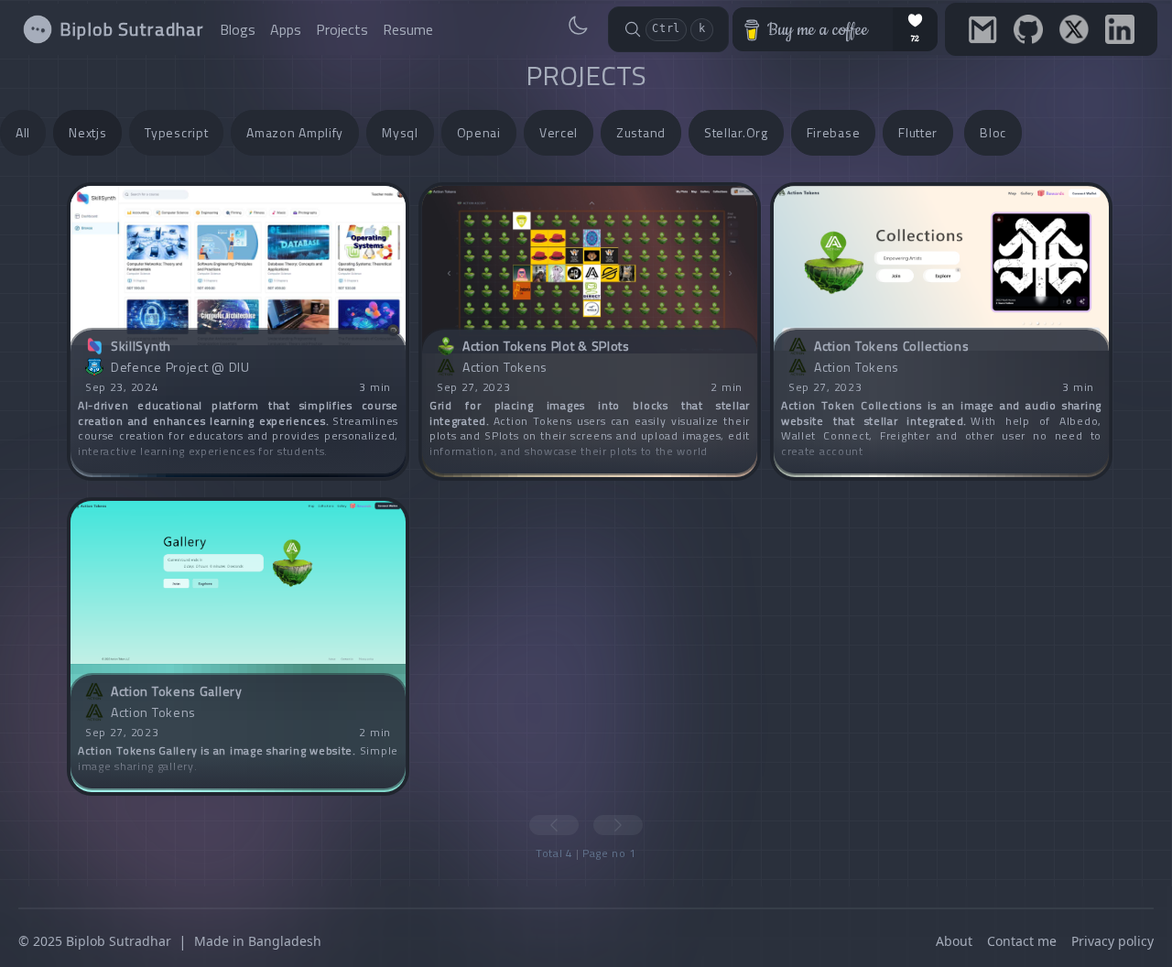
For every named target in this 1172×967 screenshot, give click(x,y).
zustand (641, 132)
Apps (285, 29)
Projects (342, 29)
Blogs (237, 29)
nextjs (87, 132)
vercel (558, 132)
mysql (400, 132)
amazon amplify (294, 132)
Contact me (1022, 941)
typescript (176, 132)
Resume (408, 29)
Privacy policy (1112, 941)
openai (479, 132)
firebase (834, 132)
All (23, 132)
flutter (918, 132)
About (954, 941)
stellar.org (736, 132)
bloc (993, 132)
